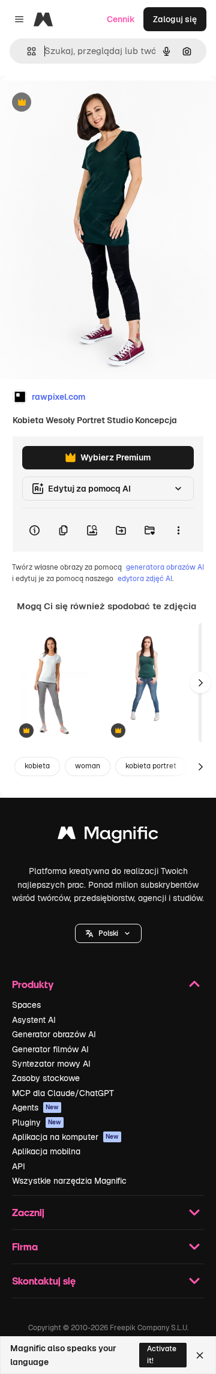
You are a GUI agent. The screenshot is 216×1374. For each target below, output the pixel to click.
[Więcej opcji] (178, 530)
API (18, 1166)
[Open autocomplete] (26, 51)
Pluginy (36, 1122)
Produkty (32, 984)
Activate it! (161, 1354)
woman (87, 766)
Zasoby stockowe (46, 1078)
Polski (108, 933)
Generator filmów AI (50, 1049)
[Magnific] (108, 836)
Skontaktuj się (44, 1280)
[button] (108, 933)
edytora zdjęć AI (145, 578)
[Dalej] (200, 682)
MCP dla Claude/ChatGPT (63, 1093)
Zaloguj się (175, 19)
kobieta (37, 766)
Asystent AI (34, 1019)
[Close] (200, 1355)
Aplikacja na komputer (65, 1136)
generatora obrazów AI (165, 567)
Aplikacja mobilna (46, 1151)
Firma (25, 1246)
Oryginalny (83, 103)
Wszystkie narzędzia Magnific (69, 1180)
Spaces (26, 1004)
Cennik (121, 19)
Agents (35, 1107)
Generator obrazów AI (54, 1034)
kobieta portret (150, 766)
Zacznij (28, 1212)
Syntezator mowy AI (51, 1063)
